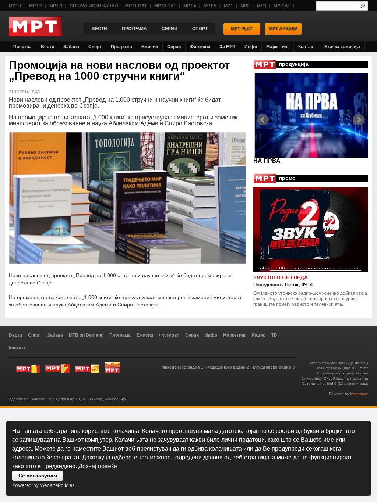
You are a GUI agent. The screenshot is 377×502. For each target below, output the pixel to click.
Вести (47, 46)
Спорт (95, 46)
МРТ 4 (189, 5)
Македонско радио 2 (228, 367)
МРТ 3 (55, 5)
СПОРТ (200, 28)
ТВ (274, 335)
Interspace (359, 394)
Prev (263, 120)
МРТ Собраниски (112, 367)
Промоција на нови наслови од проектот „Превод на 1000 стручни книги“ (119, 70)
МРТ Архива (283, 28)
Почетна (22, 46)
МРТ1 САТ (136, 5)
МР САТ (282, 5)
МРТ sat (87, 367)
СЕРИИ (169, 28)
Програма (121, 46)
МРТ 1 (15, 5)
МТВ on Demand (86, 335)
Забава (71, 46)
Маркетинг (277, 46)
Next (358, 120)
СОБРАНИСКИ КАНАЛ (94, 5)
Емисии (149, 46)
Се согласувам (37, 475)
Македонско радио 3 (274, 367)
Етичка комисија (342, 46)
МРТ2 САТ (165, 5)
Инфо (250, 46)
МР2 (245, 5)
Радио (258, 335)
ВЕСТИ (99, 28)
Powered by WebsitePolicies (43, 485)
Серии (174, 46)
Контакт (306, 46)
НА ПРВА (267, 161)
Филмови (200, 46)
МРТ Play (242, 28)
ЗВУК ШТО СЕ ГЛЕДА (280, 277)
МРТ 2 (35, 5)
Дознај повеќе (97, 466)
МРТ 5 (210, 5)
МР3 (261, 5)
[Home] (35, 35)
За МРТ (227, 46)
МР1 (228, 5)
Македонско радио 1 (182, 367)
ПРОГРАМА (134, 28)
